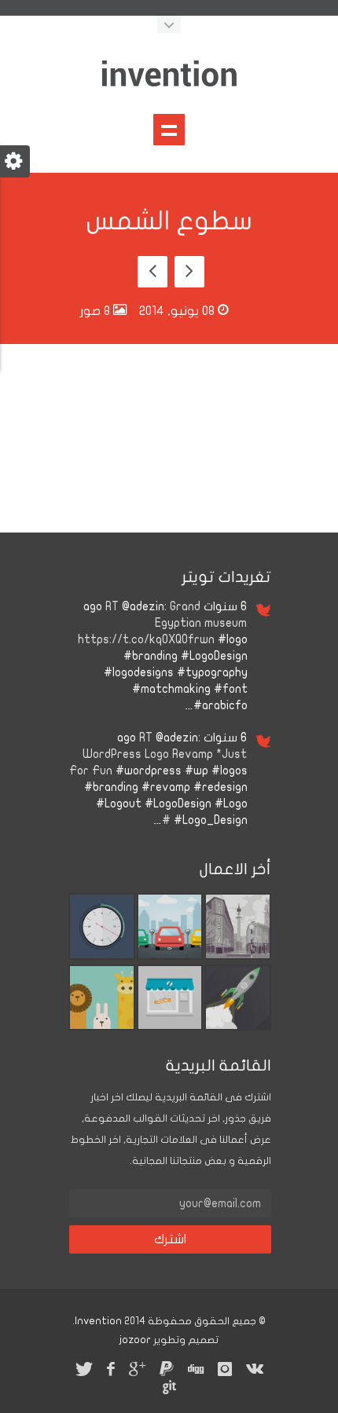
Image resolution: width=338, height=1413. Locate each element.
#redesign (220, 787)
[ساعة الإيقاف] (101, 956)
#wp (196, 770)
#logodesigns (139, 672)
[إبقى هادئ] (101, 1026)
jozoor (135, 1339)
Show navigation (169, 129)
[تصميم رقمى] (237, 956)
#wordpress (149, 770)
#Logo (231, 803)
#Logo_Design (211, 820)
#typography (212, 672)
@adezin (143, 606)
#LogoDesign (214, 656)
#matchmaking (171, 689)
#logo (233, 639)
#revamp (165, 787)
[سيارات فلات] (170, 956)
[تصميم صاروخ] (237, 1026)
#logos (229, 770)
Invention (98, 1321)
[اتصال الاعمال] (170, 1026)
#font (231, 689)
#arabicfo (220, 705)
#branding (150, 656)
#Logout (118, 803)
